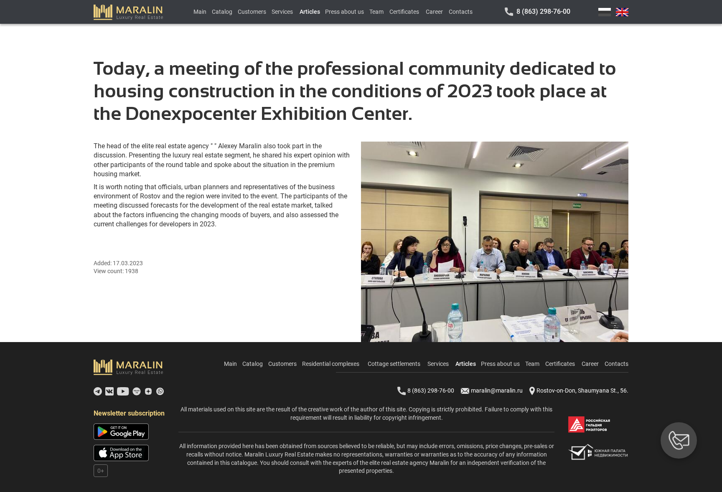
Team (376, 11)
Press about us (344, 11)
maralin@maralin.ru (497, 390)
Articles (310, 11)
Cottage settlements (394, 363)
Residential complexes (330, 363)
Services (282, 11)
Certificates (404, 11)
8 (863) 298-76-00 (543, 11)
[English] (622, 12)
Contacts (461, 11)
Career (434, 11)
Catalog (222, 11)
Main (199, 11)
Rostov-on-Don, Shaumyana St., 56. (582, 390)
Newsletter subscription (129, 413)
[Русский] (604, 12)
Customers (252, 11)
